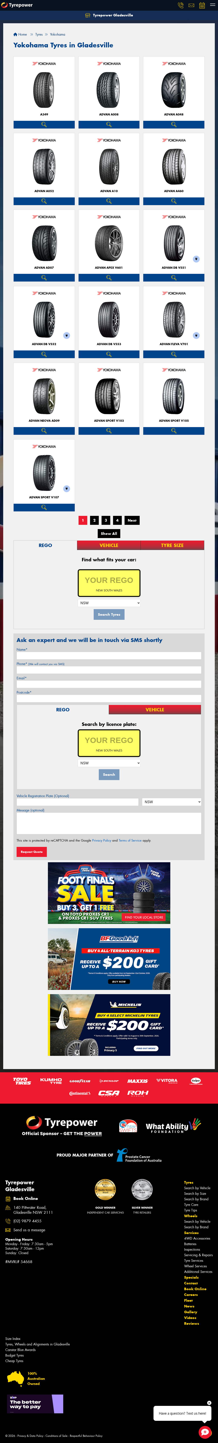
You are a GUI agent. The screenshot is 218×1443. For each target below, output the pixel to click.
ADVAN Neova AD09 (44, 421)
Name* (22, 649)
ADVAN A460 (174, 191)
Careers (191, 1294)
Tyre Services (193, 1260)
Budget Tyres (14, 1355)
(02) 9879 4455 (27, 1221)
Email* (22, 678)
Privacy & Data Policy (30, 1436)
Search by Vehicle (197, 1188)
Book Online (195, 1289)
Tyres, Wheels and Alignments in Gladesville (37, 1344)
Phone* (41, 664)
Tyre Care (191, 1204)
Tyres (188, 1182)
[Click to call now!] (180, 5)
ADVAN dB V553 (109, 344)
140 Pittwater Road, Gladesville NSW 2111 (33, 1210)
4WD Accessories (197, 1238)
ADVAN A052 (44, 191)
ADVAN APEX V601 (109, 268)
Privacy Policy (101, 840)
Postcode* (24, 692)
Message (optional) (30, 810)
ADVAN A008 (109, 114)
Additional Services (198, 1271)
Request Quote (32, 852)
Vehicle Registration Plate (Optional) (43, 796)
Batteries (190, 1244)
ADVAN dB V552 (44, 344)
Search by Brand (196, 1199)
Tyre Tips (190, 1210)
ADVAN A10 (109, 191)
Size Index (12, 1338)
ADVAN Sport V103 (109, 421)
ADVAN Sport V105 (174, 421)
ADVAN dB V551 (174, 268)
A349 (44, 114)
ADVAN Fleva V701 (174, 344)
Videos (190, 1317)
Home (22, 34)
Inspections (192, 1249)
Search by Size (195, 1193)
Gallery (190, 1312)
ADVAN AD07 (44, 268)
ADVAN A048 (174, 114)
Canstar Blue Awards (20, 1350)
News (189, 1306)
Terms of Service (130, 840)
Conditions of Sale (56, 1436)
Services (191, 1232)
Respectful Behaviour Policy (86, 1436)
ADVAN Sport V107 (44, 497)
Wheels (190, 1216)
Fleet (188, 1300)
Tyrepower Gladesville (112, 15)
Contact (191, 1283)
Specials (191, 1277)
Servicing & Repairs (198, 1255)
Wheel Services (195, 1266)
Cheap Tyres (14, 1361)
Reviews (191, 1323)
